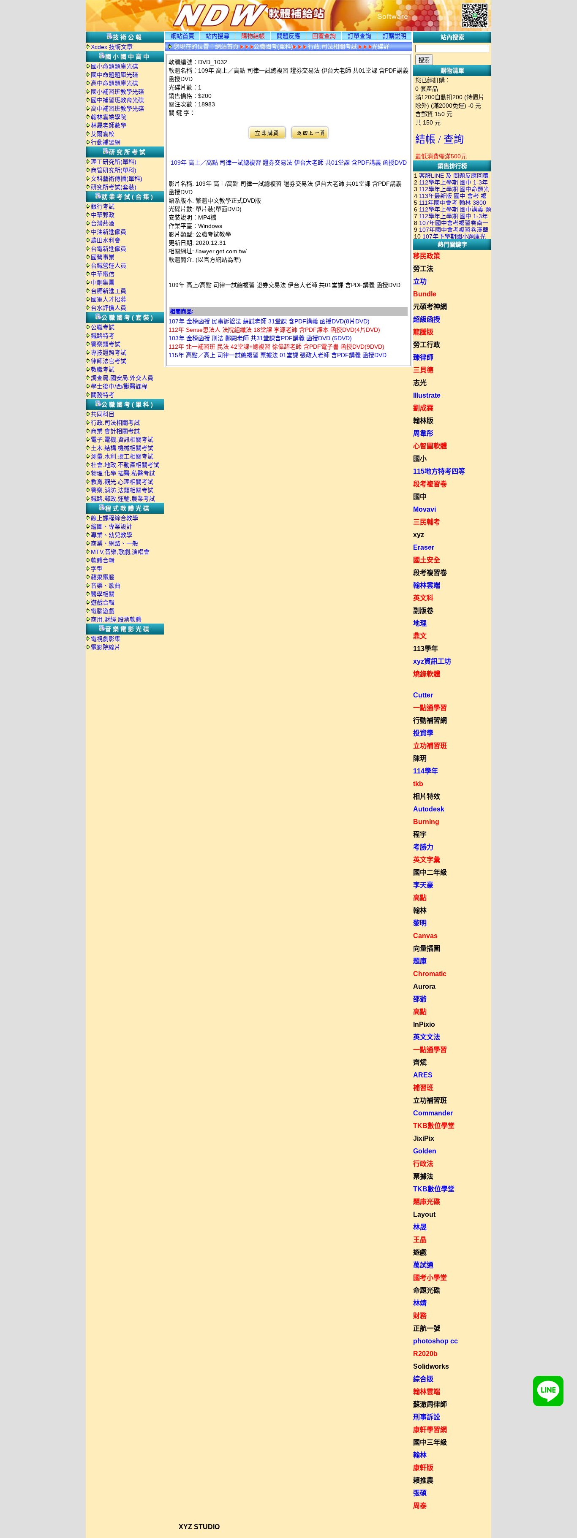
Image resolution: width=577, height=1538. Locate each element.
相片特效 (426, 796)
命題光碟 (426, 1290)
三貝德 (423, 370)
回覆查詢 (324, 36)
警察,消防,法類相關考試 (122, 490)
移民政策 (426, 256)
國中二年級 (430, 872)
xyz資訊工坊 (432, 661)
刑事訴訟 (426, 1417)
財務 (420, 1315)
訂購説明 (394, 36)
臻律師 (423, 357)
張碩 (420, 1493)
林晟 (420, 1227)
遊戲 (420, 1252)
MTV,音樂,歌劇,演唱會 (120, 551)
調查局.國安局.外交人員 (122, 377)
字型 (97, 568)
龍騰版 (423, 332)
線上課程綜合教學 (114, 518)
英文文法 (426, 1037)
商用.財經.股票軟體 (116, 619)
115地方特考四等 (439, 471)
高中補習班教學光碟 (117, 108)
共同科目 (102, 414)
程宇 (420, 834)
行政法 (423, 1163)
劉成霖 (423, 408)
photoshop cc (435, 1341)
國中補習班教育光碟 (117, 100)
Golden (424, 1151)
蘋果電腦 (102, 577)
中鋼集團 (102, 282)
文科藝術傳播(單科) (116, 178)
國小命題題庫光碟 (114, 66)
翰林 (420, 910)
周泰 (420, 1505)
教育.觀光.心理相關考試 (122, 481)
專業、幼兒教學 (111, 535)
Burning (426, 821)
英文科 (423, 598)
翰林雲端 (426, 585)
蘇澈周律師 (430, 1404)
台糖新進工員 (108, 291)
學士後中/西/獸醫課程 (119, 386)
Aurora (424, 986)
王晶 (420, 1239)
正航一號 (426, 1328)
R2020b (425, 1353)
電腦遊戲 (102, 611)
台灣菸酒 (102, 223)
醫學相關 (102, 594)
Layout (424, 1214)
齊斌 (420, 1062)
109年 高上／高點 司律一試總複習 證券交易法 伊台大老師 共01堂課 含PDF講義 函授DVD (289, 162)
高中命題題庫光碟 (114, 83)
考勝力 (423, 847)
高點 (420, 897)
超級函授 (426, 319)
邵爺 (420, 999)
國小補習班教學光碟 (117, 91)
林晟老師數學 (108, 125)
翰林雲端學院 (108, 117)
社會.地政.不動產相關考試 (125, 464)
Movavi (424, 509)
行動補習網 (105, 142)
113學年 (425, 648)
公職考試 (102, 327)
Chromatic (429, 973)
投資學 (423, 733)
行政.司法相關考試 (115, 422)
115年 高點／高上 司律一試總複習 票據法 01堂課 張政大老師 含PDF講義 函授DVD (277, 355)
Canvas (425, 935)
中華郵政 (102, 215)
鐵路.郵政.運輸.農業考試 (123, 498)
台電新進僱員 (108, 248)
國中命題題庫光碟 (114, 74)
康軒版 (423, 1467)
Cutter (423, 695)
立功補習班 (430, 745)
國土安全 (426, 560)
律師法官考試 (108, 361)
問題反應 (288, 36)
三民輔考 (426, 522)
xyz (418, 534)
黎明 (420, 923)
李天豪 (423, 885)
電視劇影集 (105, 638)
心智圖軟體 (430, 446)
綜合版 (423, 1379)
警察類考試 (105, 344)
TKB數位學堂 (434, 1125)
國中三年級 (430, 1442)
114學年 (425, 771)
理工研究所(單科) (113, 161)
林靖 (420, 1303)
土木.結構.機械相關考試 (122, 448)
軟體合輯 (102, 560)
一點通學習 (430, 707)
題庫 (420, 961)
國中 (420, 496)
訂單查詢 (359, 36)
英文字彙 (426, 859)
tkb (418, 783)
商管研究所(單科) (113, 170)
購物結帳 (253, 36)
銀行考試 (102, 206)
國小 (420, 458)
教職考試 (102, 369)
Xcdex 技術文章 (112, 46)
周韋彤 (423, 433)
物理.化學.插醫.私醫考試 (123, 473)
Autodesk (428, 809)
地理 (420, 623)
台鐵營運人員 (108, 265)
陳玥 (420, 758)
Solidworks (431, 1366)
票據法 (423, 1176)
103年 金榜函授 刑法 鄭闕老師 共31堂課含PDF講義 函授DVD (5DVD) (260, 338)
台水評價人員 (108, 307)
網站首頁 (182, 36)
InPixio (424, 1024)
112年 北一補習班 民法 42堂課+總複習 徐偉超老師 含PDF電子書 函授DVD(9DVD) (276, 346)
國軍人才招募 (108, 299)
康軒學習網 (430, 1429)
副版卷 (423, 610)
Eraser (423, 547)
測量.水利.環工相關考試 (122, 456)
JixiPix (423, 1138)
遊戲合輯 (102, 602)
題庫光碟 (426, 1201)
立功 (420, 281)
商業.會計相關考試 (115, 431)
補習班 (423, 1087)
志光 (420, 382)
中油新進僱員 (108, 231)
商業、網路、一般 (114, 543)
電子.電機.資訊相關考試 (122, 439)
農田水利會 (105, 240)
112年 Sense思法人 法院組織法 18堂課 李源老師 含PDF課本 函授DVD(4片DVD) (274, 329)
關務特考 (102, 394)
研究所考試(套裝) (113, 187)
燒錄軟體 (426, 674)
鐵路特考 (102, 335)
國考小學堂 (430, 1277)
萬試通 (423, 1265)
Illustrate (427, 395)
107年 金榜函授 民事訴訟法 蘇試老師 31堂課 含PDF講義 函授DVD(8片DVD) (269, 321)
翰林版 (423, 420)
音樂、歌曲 (105, 585)
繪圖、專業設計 (111, 526)
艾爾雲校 (102, 133)
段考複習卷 (430, 484)
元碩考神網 (430, 306)
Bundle (424, 294)
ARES (423, 1075)
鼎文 (420, 636)
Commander (433, 1113)
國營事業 (102, 257)
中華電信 (102, 274)
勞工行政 (426, 344)
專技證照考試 (108, 352)
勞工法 (423, 268)
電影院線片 (105, 647)
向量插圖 (426, 948)
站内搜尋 (217, 36)
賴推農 (423, 1480)
